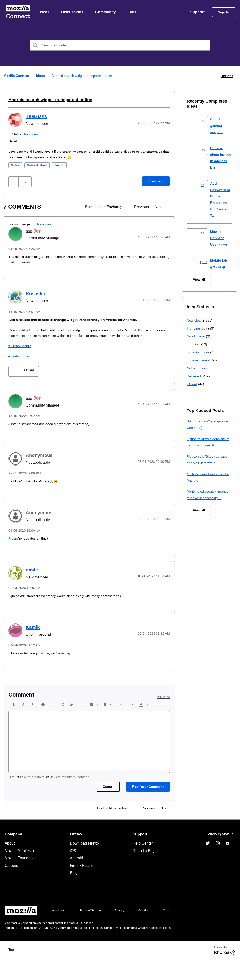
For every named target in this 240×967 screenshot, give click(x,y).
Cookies (149, 916)
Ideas (45, 12)
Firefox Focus (21, 362)
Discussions (73, 12)
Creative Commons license (169, 933)
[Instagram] (218, 849)
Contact (174, 916)
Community (106, 12)
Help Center (141, 849)
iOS (72, 856)
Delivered (194, 376)
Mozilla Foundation (21, 863)
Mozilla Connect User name (219, 238)
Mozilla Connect (18, 12)
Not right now (197, 368)
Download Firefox (84, 849)
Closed (192, 384)
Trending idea (198, 328)
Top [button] (12, 955)
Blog (73, 878)
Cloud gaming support (217, 125)
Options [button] (226, 76)
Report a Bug (143, 856)
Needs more (196, 336)
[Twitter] (208, 849)
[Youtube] (227, 849)
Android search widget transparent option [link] (84, 76)
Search (65, 165)
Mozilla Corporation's (26, 928)
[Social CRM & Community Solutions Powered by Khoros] (224, 957)
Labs (133, 12)
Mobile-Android (40, 165)
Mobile (16, 165)
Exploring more (198, 352)
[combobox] (120, 45)
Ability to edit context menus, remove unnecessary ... (209, 497)
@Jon (13, 544)
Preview (164, 703)
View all (199, 280)
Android (75, 863)
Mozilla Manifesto (20, 856)
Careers (11, 871)
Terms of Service (93, 916)
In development (199, 360)
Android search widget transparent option (47, 100)
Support (197, 12)
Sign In (223, 13)
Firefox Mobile (22, 352)
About (10, 849)
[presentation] (13, 710)
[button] (13, 182)
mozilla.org (59, 916)
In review (194, 344)
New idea (32, 134)
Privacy (124, 916)
